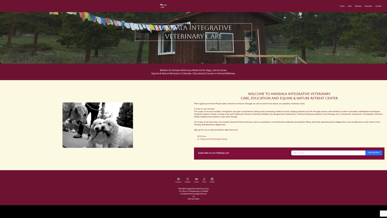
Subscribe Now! (374, 152)
